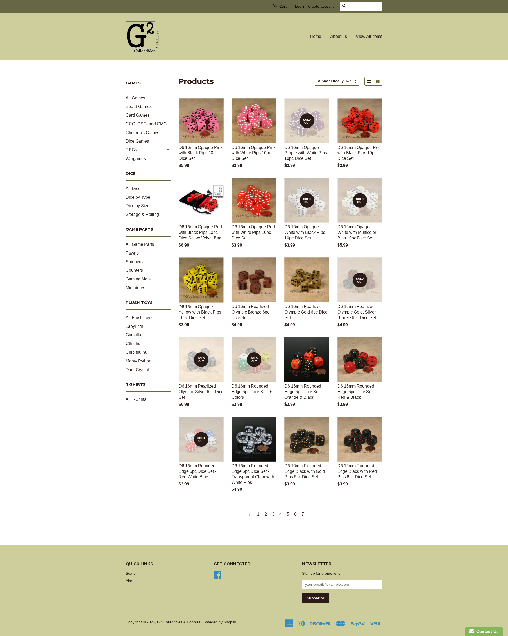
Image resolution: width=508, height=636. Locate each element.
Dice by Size (137, 205)
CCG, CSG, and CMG (146, 124)
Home (315, 36)
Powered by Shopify (219, 622)
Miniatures (135, 287)
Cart (282, 6)
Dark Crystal (137, 369)
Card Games (137, 115)
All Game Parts (140, 244)
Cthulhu (133, 343)
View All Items (369, 36)
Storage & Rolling (142, 214)
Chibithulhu (136, 352)
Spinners (134, 262)
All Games (135, 98)
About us (338, 36)
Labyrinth (134, 326)
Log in (300, 6)
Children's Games (142, 132)
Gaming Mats (138, 279)
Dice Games (137, 141)
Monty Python (138, 361)
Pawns (132, 253)
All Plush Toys (139, 317)
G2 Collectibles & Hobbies (179, 622)
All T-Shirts (136, 399)
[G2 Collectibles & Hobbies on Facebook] (218, 574)
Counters (134, 270)
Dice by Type (138, 197)
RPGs (131, 150)
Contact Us (486, 631)
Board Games (139, 106)
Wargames (136, 158)
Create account (321, 6)
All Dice (133, 188)
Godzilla (133, 335)
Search (132, 573)
